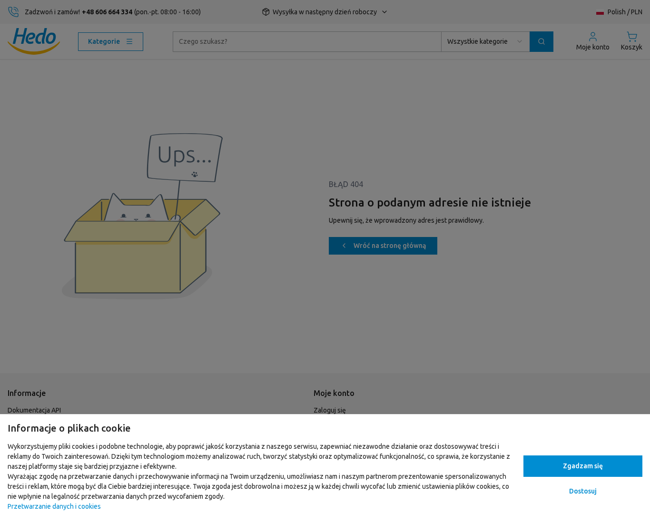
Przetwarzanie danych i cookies (54, 506)
